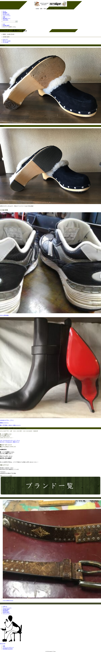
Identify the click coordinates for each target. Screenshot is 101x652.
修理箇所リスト (6, 18)
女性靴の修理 (6, 36)
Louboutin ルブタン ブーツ (7, 420)
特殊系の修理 (6, 612)
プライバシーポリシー (8, 647)
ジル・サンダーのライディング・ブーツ (10, 440)
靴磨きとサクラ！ (4, 422)
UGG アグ (5, 39)
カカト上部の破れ (4, 315)
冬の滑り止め (6, 14)
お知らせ (5, 606)
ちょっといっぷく (7, 607)
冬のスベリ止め (6, 40)
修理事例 (5, 12)
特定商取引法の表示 (8, 648)
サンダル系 (5, 42)
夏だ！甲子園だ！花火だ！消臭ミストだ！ (10, 425)
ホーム (4, 11)
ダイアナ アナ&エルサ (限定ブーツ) (9, 442)
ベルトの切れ (8, 600)
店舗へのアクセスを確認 (6, 475)
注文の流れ (5, 19)
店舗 (4, 17)
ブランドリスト (6, 15)
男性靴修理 (5, 610)
